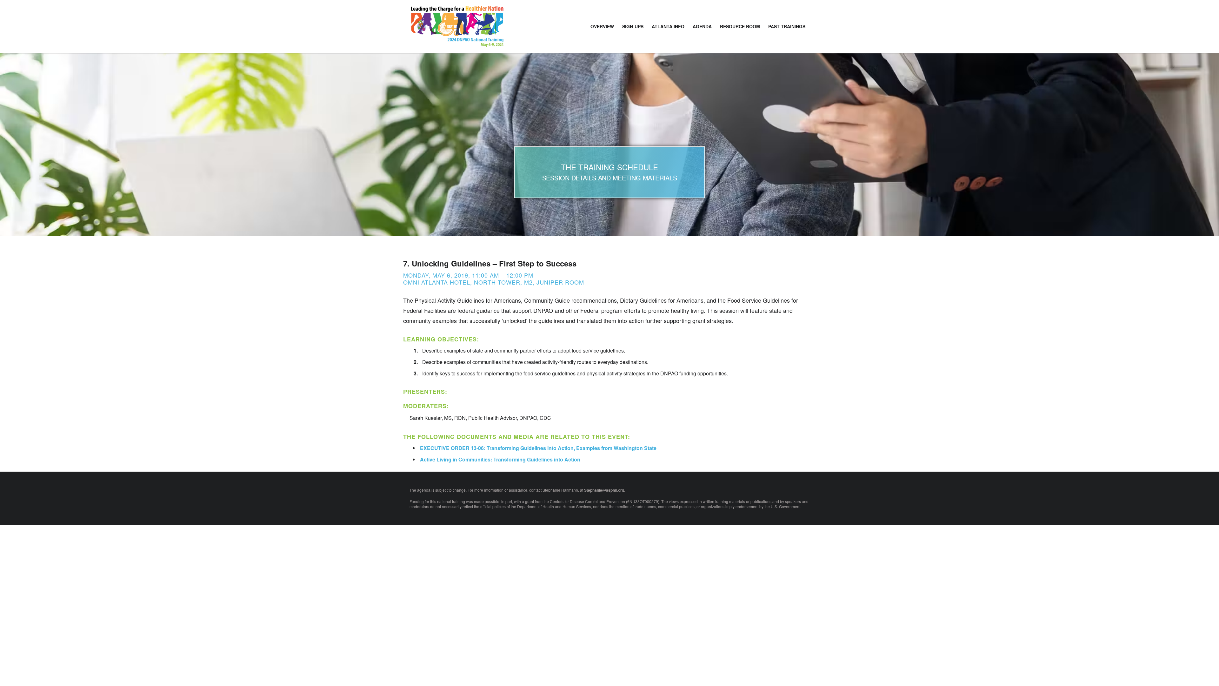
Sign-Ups (632, 26)
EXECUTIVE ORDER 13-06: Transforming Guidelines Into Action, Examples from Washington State (538, 448)
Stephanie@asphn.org (604, 490)
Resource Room (740, 26)
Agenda (702, 26)
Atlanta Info (668, 26)
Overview (602, 26)
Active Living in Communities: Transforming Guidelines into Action (500, 459)
